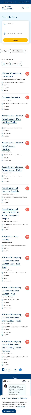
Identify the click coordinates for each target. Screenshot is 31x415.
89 (15, 369)
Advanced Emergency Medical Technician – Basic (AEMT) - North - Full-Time (12, 346)
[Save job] (27, 74)
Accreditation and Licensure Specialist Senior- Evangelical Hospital (10, 214)
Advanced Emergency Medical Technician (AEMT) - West (11, 290)
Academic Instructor (11, 97)
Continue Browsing (9, 411)
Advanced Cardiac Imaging (10, 238)
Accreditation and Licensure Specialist (10, 189)
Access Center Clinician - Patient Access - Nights (13, 168)
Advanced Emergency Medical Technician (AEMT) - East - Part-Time (11, 262)
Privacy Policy (21, 406)
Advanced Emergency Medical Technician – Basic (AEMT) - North (11, 317)
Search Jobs (22, 2)
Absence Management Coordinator (11, 75)
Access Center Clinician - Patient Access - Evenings (13, 145)
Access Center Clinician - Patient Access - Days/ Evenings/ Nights (13, 119)
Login (27, 2)
